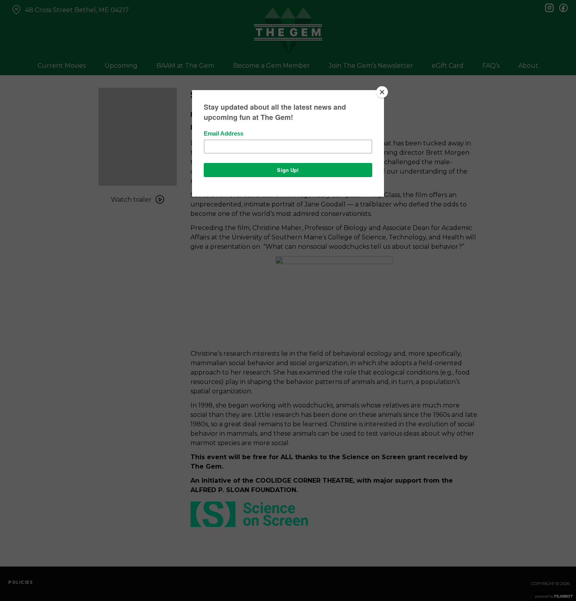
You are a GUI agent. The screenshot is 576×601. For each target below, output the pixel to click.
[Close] (382, 92)
